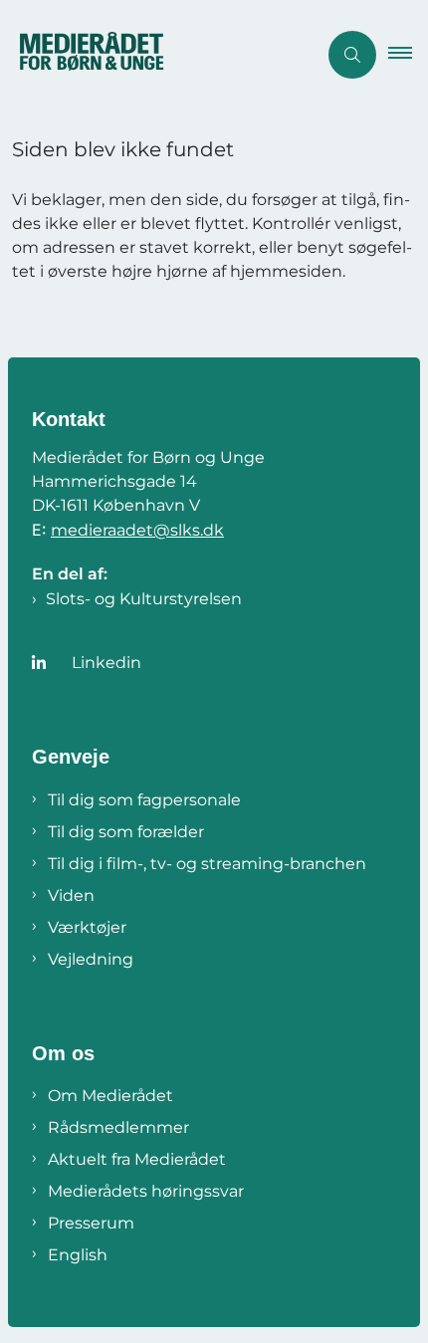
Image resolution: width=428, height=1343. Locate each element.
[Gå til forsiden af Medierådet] (158, 55)
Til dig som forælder (126, 831)
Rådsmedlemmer (118, 1127)
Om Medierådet (110, 1095)
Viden (71, 895)
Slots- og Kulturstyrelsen (144, 598)
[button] (408, 55)
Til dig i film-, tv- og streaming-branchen (207, 863)
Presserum (91, 1223)
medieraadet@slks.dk (137, 530)
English (77, 1254)
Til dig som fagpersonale (144, 799)
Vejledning (90, 959)
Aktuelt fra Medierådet (137, 1159)
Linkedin (106, 662)
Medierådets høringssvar (146, 1191)
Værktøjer (87, 927)
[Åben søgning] (352, 55)
